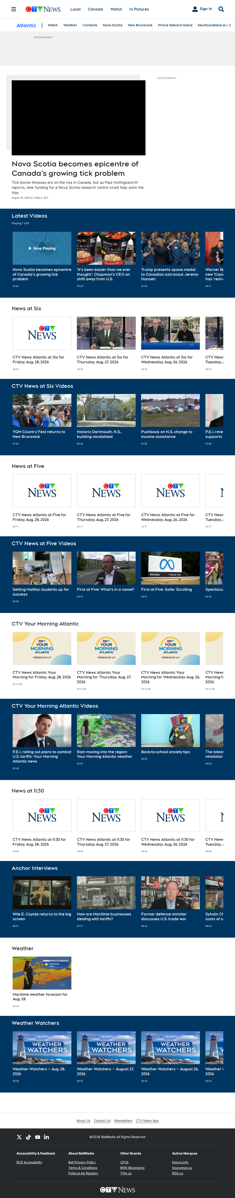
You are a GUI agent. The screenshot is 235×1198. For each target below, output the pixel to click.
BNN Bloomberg (132, 1168)
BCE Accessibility (29, 1162)
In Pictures (139, 9)
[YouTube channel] (37, 1137)
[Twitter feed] (19, 1137)
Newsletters (123, 1120)
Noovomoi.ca (182, 1168)
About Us (83, 1120)
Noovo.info (180, 1162)
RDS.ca (177, 1173)
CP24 (124, 1162)
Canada (95, 9)
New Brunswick (140, 25)
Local (75, 9)
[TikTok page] (28, 1137)
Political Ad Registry (83, 1173)
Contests (90, 25)
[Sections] (13, 9)
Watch (116, 9)
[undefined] (42, 260)
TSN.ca (125, 1173)
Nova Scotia (112, 25)
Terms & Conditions (82, 1168)
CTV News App (147, 1120)
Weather (70, 25)
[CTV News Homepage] (43, 9)
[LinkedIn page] (47, 1137)
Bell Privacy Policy (82, 1162)
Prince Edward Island (175, 25)
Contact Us (102, 1120)
